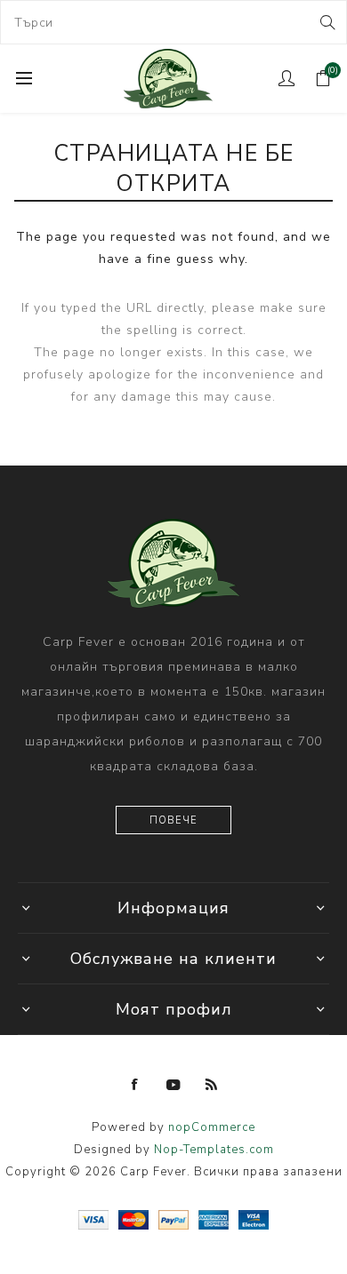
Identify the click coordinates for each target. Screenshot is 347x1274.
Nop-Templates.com (214, 1150)
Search (326, 22)
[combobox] (173, 22)
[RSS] (212, 1085)
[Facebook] (135, 1085)
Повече (173, 820)
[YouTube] (173, 1085)
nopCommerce (211, 1127)
